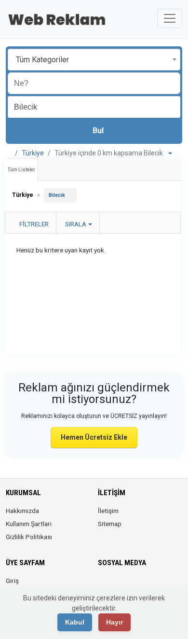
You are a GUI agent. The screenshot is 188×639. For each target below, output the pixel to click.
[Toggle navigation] (169, 18)
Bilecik (57, 195)
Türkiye (33, 153)
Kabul (74, 622)
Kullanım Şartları (29, 524)
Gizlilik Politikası (29, 537)
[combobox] (94, 59)
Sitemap (109, 524)
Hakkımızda (22, 510)
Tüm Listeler (21, 169)
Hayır (114, 622)
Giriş (12, 580)
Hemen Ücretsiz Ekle (94, 437)
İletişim (108, 510)
